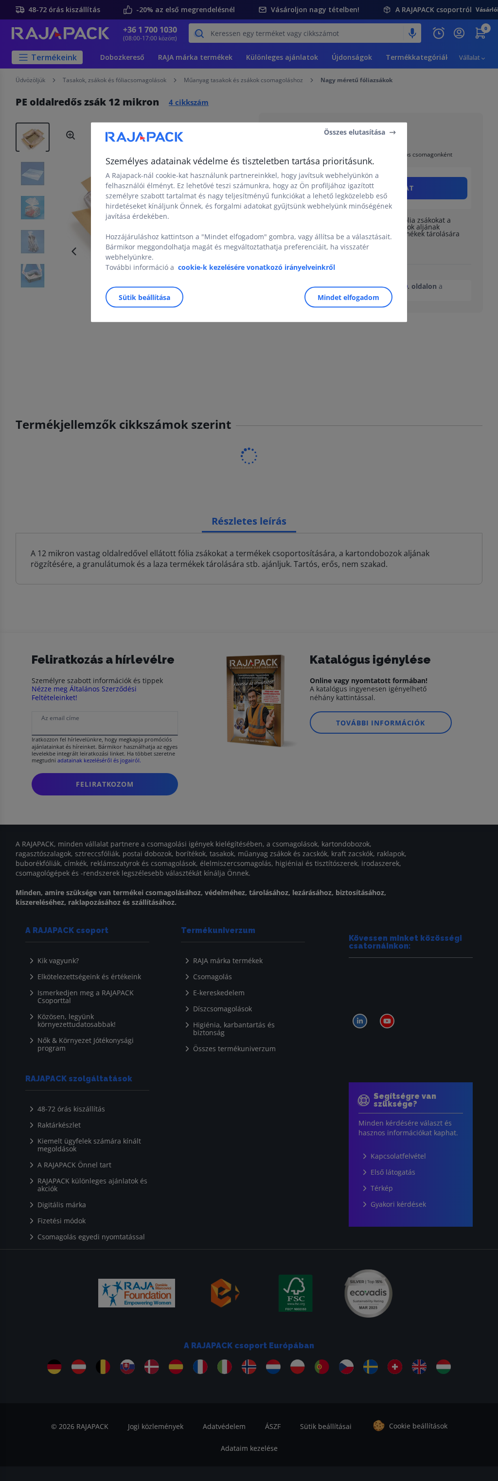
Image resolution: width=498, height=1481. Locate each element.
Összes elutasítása (354, 132)
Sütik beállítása (144, 296)
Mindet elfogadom (348, 296)
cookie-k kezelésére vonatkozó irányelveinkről (256, 266)
